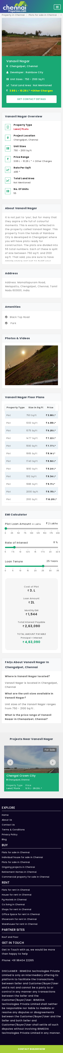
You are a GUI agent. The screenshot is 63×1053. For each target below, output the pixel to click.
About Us (7, 819)
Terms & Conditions (13, 829)
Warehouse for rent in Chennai (19, 924)
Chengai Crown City (21, 776)
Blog (4, 839)
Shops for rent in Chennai (16, 909)
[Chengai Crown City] (31, 768)
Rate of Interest (16, 543)
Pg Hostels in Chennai (14, 899)
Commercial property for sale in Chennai (25, 876)
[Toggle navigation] (57, 7)
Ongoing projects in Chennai (18, 867)
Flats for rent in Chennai (16, 889)
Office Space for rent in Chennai (21, 914)
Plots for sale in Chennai (16, 862)
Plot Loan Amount (23, 524)
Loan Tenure (14, 561)
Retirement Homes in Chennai (19, 871)
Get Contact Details (31, 99)
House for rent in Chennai (16, 894)
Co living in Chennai (13, 904)
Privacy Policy (9, 834)
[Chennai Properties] (16, 7)
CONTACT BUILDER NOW (31, 1049)
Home (5, 814)
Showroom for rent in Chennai (19, 919)
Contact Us (8, 824)
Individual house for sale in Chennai (22, 857)
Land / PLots (21, 129)
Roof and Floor (10, 937)
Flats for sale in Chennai (16, 852)
